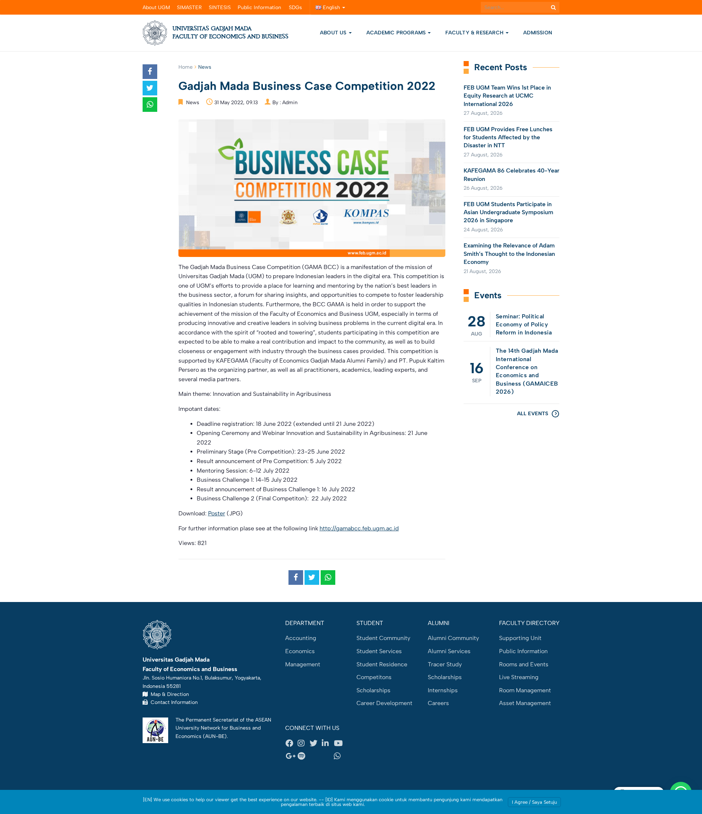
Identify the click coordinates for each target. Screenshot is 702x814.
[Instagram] (303, 743)
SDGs (295, 7)
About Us (333, 33)
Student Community (383, 638)
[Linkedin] (327, 743)
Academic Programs (396, 33)
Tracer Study (445, 664)
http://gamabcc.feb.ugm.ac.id (359, 528)
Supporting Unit (520, 638)
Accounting (300, 638)
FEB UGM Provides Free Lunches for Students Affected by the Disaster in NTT (508, 137)
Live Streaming (519, 677)
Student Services (379, 651)
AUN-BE (214, 736)
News (204, 67)
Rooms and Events (523, 664)
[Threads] (315, 756)
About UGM (156, 7)
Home (185, 67)
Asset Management (525, 703)
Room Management (525, 690)
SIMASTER (189, 7)
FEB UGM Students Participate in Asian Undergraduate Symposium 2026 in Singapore (508, 212)
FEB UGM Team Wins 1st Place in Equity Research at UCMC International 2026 (507, 95)
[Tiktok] (327, 756)
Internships (443, 690)
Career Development (384, 703)
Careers (438, 703)
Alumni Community (453, 638)
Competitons (374, 677)
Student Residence (381, 664)
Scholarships (373, 690)
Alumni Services (449, 651)
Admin (290, 102)
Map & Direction (168, 694)
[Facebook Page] (291, 743)
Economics (300, 651)
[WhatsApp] (340, 756)
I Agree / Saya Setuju (534, 802)
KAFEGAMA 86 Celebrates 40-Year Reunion (511, 174)
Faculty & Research (475, 33)
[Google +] (291, 756)
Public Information (259, 7)
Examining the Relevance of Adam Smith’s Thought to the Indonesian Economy (509, 253)
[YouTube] (340, 743)
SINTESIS (220, 7)
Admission (537, 33)
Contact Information (173, 702)
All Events (532, 413)
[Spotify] (303, 756)
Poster (216, 513)
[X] (315, 743)
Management (302, 664)
